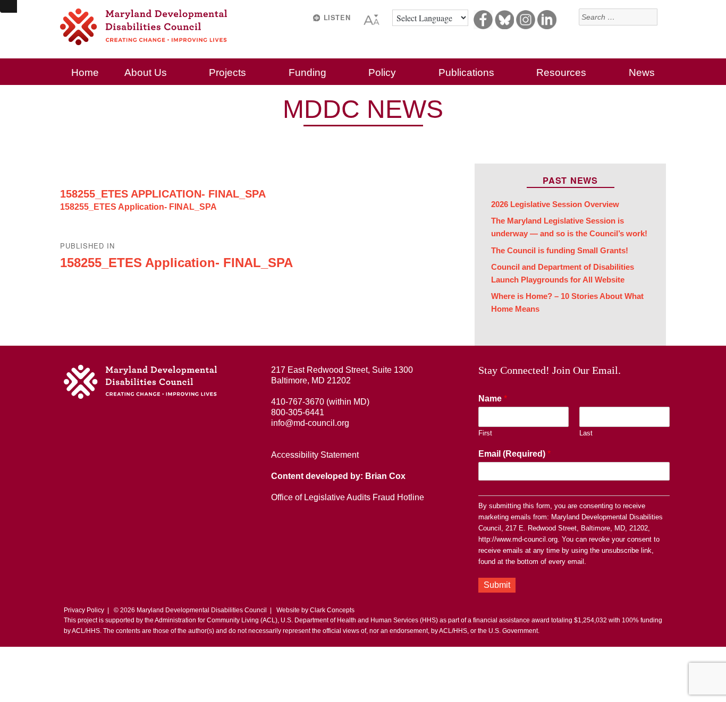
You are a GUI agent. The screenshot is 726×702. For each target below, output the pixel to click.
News (642, 72)
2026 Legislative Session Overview (555, 204)
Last (586, 433)
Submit (497, 584)
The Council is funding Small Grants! (559, 250)
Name (492, 398)
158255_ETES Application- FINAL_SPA (163, 194)
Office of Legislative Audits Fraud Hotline (347, 497)
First (485, 433)
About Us (145, 72)
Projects (227, 72)
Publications (466, 72)
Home (85, 72)
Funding (307, 72)
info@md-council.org (310, 422)
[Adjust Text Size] (373, 17)
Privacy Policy (84, 610)
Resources (561, 72)
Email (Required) (514, 453)
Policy (382, 72)
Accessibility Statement (315, 454)
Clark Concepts (332, 610)
